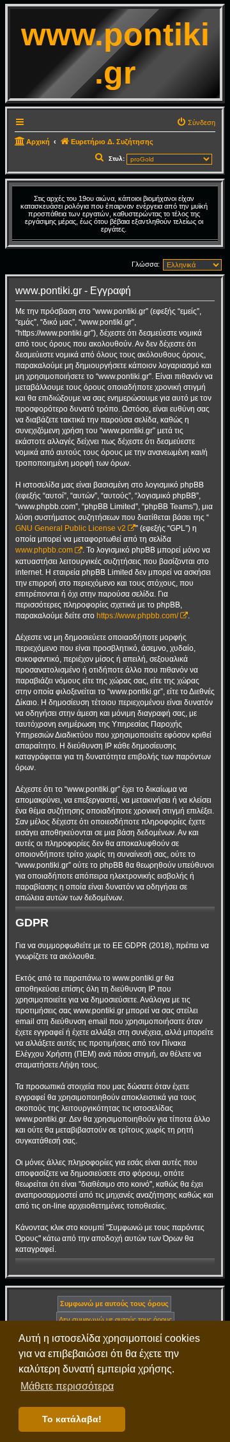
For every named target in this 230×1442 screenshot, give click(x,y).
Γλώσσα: (146, 264)
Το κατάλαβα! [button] (72, 1419)
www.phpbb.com (44, 550)
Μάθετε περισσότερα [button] (67, 1386)
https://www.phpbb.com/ (137, 615)
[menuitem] (195, 122)
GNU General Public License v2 (70, 528)
